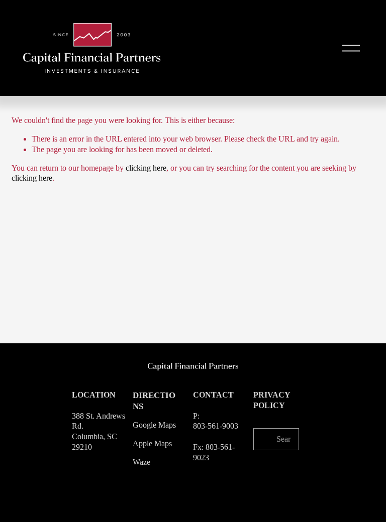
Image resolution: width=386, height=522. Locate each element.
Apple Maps (152, 443)
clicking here (146, 168)
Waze (141, 462)
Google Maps (154, 425)
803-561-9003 (215, 426)
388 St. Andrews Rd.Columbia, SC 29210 (98, 431)
